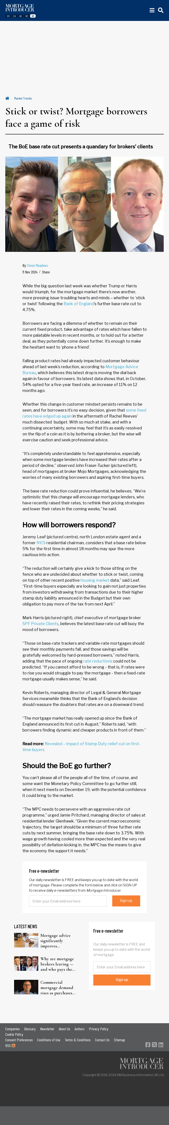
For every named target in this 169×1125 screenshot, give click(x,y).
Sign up (126, 901)
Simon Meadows (37, 265)
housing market (95, 580)
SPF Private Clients (40, 623)
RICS (41, 542)
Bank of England (79, 303)
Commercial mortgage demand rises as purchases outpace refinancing (58, 988)
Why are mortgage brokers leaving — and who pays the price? (57, 964)
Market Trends (23, 98)
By (35, 265)
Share (46, 271)
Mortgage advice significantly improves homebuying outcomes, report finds (55, 941)
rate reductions (97, 661)
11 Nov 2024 (29, 271)
